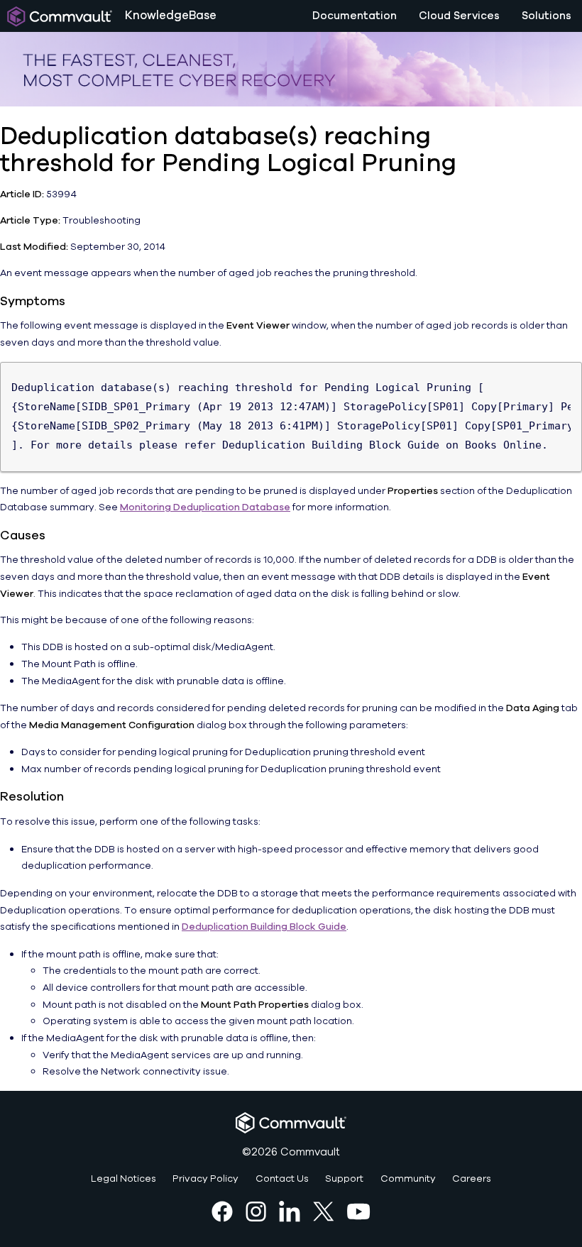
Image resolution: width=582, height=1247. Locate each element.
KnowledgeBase (170, 15)
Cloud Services (459, 16)
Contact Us (282, 1178)
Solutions (546, 16)
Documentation (354, 16)
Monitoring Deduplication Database (205, 507)
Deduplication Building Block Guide (264, 926)
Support (344, 1178)
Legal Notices (123, 1178)
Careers (471, 1178)
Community (408, 1178)
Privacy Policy (205, 1178)
